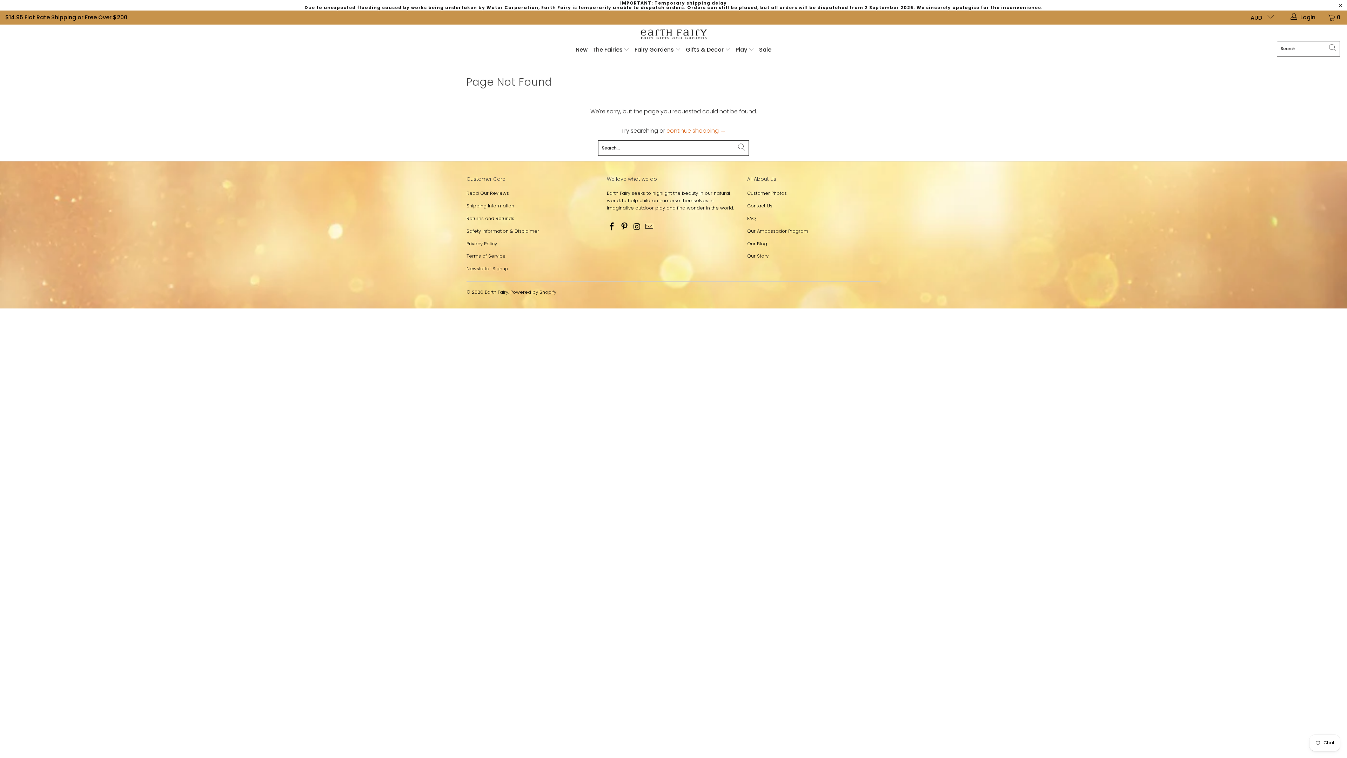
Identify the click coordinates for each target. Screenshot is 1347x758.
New (582, 50)
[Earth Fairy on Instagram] (637, 227)
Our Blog (757, 243)
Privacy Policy (482, 243)
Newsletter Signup (487, 268)
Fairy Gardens (655, 50)
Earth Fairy (496, 292)
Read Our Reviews (488, 193)
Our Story (758, 256)
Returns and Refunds (490, 218)
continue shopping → (696, 131)
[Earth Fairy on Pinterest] (624, 227)
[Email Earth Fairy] (649, 227)
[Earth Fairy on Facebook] (612, 227)
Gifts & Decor (705, 50)
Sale (765, 50)
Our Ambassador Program (777, 231)
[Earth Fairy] (673, 34)
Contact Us (759, 205)
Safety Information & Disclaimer (503, 231)
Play (741, 50)
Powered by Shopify (533, 292)
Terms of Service (486, 256)
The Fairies (608, 50)
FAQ (751, 218)
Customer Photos (767, 193)
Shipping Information (490, 205)
